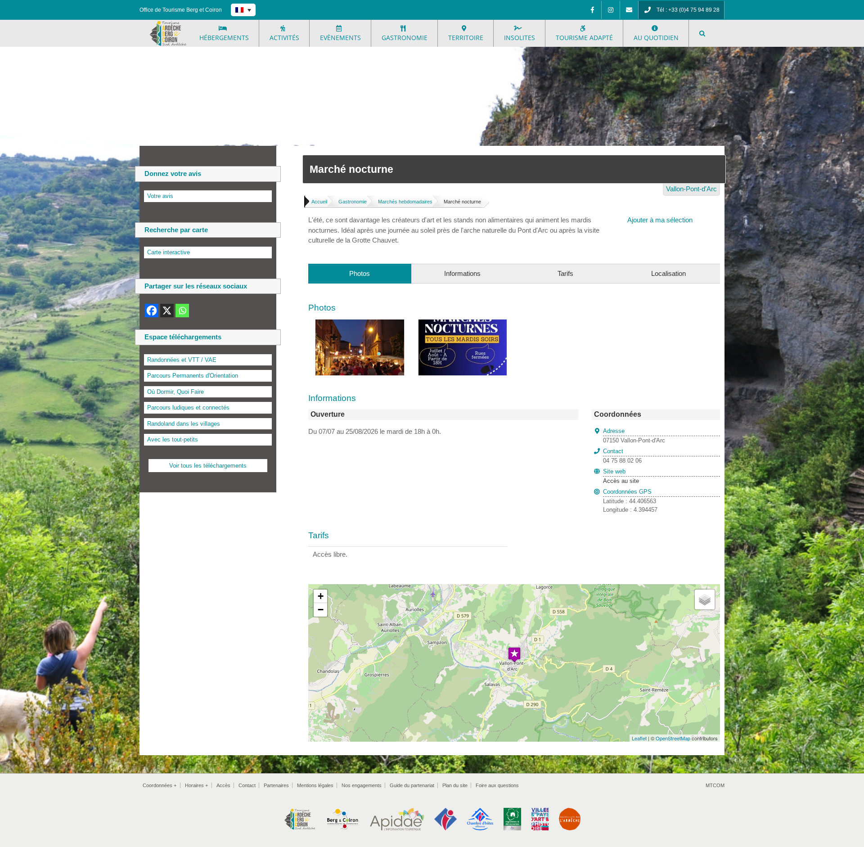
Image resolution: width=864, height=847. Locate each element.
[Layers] (705, 599)
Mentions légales (315, 785)
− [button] (321, 609)
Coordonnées (159, 785)
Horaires (196, 785)
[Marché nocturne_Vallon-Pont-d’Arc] (462, 324)
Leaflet (639, 738)
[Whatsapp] (182, 310)
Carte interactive (168, 252)
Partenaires (276, 785)
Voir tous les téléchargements (208, 465)
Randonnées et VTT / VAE (181, 359)
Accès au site (621, 481)
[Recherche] (702, 33)
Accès (223, 785)
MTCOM (715, 785)
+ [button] (321, 596)
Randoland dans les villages (183, 423)
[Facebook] (592, 10)
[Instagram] (611, 10)
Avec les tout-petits (172, 439)
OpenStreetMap (673, 738)
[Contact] (629, 10)
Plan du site (455, 785)
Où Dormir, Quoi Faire (175, 391)
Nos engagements (362, 785)
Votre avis (160, 196)
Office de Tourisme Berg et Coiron (181, 10)
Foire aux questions (497, 785)
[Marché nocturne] (359, 324)
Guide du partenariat (412, 785)
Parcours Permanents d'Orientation (192, 375)
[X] (167, 310)
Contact (247, 785)
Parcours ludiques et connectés (188, 407)
